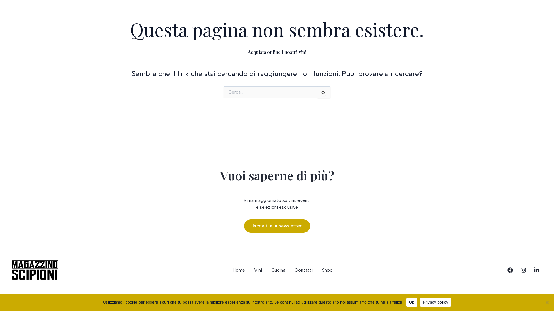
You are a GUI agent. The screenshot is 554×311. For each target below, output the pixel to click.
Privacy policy (435, 302)
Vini (15, 15)
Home (239, 270)
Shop (497, 13)
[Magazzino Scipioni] (277, 13)
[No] (547, 302)
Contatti (528, 13)
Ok (411, 302)
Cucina (42, 15)
